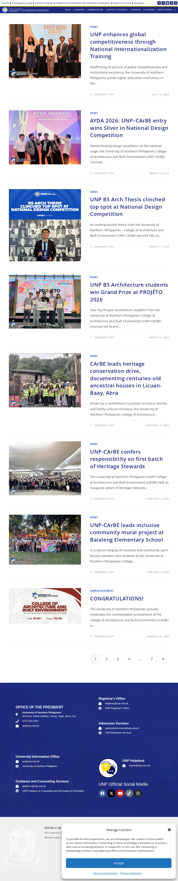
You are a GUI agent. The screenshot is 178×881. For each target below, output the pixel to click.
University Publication (98, 3)
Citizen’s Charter (44, 3)
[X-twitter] (163, 3)
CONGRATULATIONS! (117, 598)
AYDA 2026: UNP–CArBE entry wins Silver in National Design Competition (129, 128)
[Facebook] (102, 793)
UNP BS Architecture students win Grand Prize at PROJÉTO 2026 (129, 292)
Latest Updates (165, 10)
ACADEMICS (80, 10)
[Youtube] (167, 3)
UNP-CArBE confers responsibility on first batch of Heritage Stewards (126, 459)
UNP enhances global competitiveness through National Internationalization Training (128, 45)
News (94, 27)
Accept (119, 863)
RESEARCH (136, 10)
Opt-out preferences (105, 873)
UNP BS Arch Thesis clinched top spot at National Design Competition (127, 206)
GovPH (5, 3)
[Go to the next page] (163, 659)
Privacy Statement (131, 873)
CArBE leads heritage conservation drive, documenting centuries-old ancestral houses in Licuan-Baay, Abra (126, 378)
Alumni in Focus (122, 3)
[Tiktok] (171, 3)
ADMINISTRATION (96, 10)
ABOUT (68, 10)
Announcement (102, 591)
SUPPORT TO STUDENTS (117, 10)
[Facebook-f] (159, 3)
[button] (169, 830)
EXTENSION (149, 10)
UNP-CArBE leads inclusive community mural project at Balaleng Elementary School (127, 532)
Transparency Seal (22, 3)
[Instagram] (175, 3)
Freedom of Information (69, 3)
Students (139, 3)
